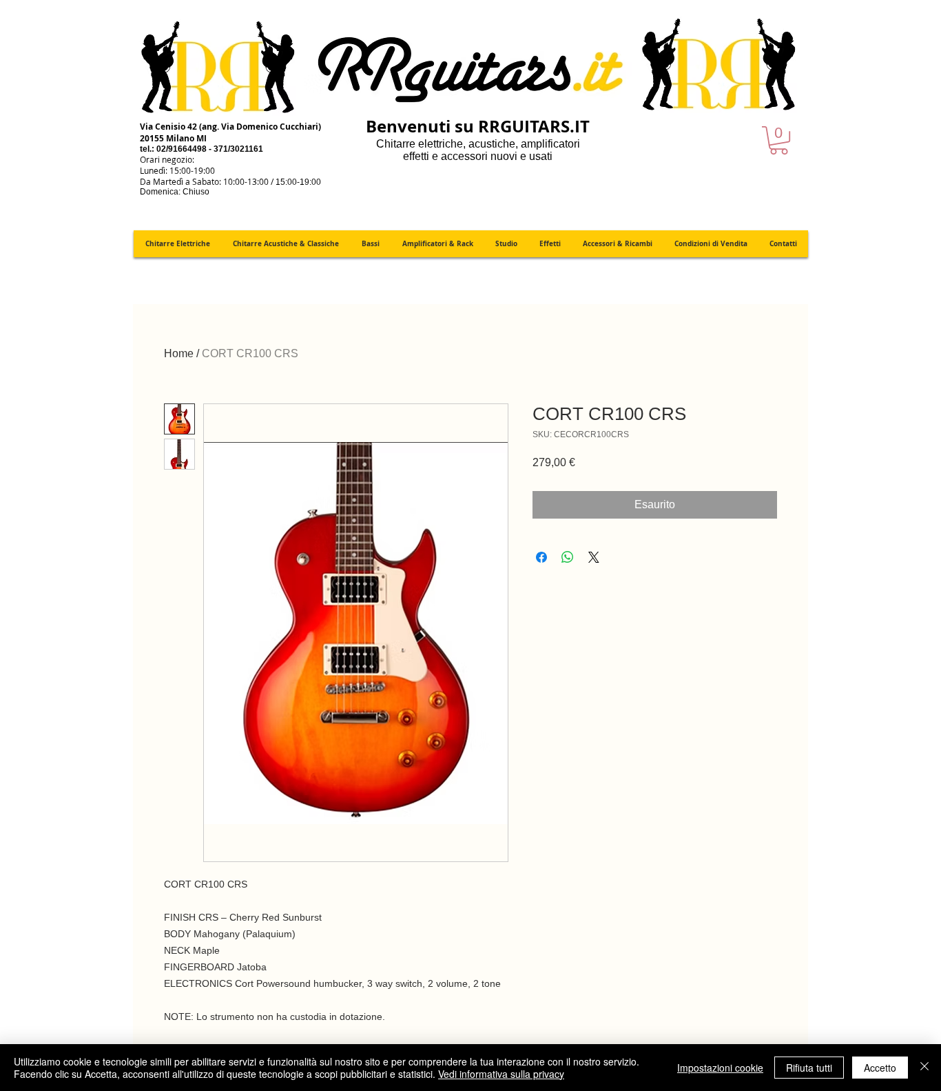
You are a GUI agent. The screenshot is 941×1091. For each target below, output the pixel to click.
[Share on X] (594, 557)
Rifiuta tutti (809, 1067)
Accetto (880, 1067)
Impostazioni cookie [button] (720, 1067)
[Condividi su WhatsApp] (567, 557)
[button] (779, 140)
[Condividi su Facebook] (541, 557)
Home (179, 353)
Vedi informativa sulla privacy (501, 1074)
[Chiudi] (924, 1067)
